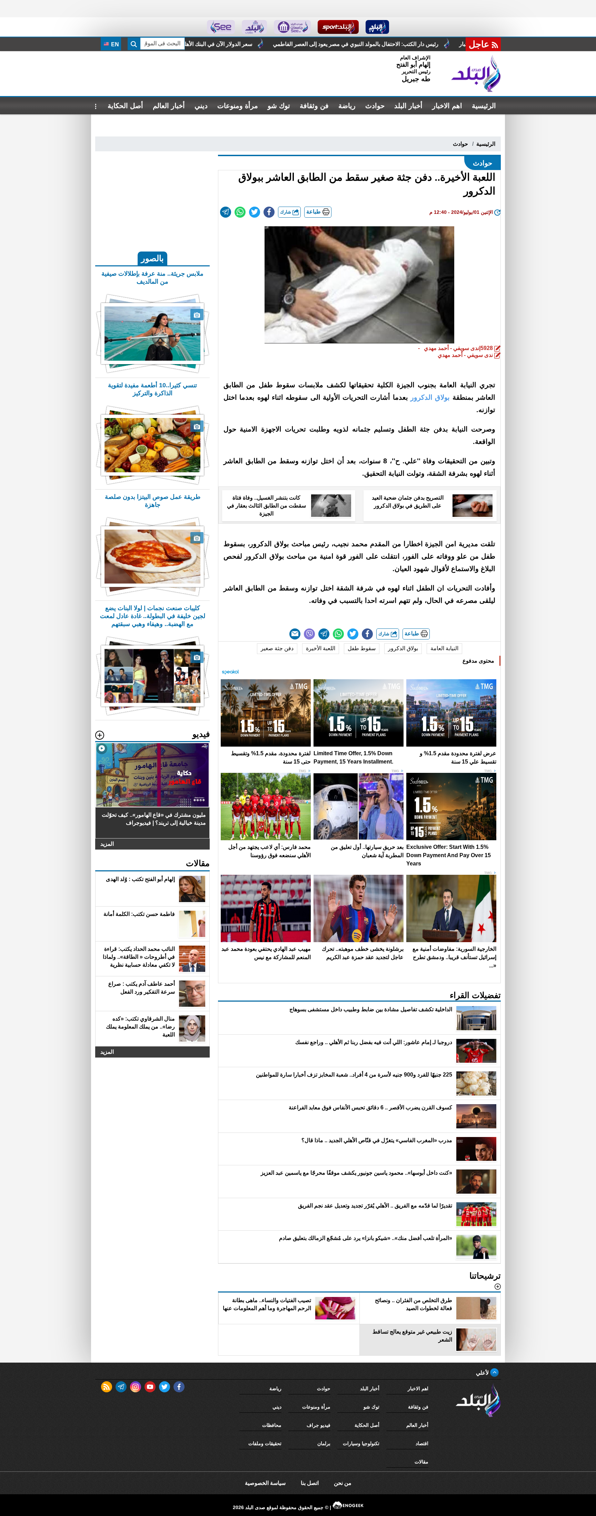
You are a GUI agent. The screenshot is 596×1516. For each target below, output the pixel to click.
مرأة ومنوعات (237, 106)
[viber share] (309, 633)
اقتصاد (422, 1443)
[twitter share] (254, 212)
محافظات (271, 1425)
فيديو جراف (318, 1425)
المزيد (107, 844)
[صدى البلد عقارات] (254, 27)
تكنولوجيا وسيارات (361, 1443)
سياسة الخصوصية (265, 1483)
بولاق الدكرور (403, 648)
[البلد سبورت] (338, 27)
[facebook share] (269, 212)
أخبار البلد (408, 106)
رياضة (347, 106)
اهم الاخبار (447, 106)
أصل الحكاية (125, 106)
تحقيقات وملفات (264, 1443)
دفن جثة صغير (277, 648)
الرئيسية (484, 106)
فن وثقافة (314, 106)
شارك (286, 212)
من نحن (342, 1483)
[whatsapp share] (240, 212)
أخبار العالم (169, 106)
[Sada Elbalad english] (221, 27)
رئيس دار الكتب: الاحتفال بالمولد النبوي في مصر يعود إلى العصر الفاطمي (450, 44)
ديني (201, 106)
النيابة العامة (444, 648)
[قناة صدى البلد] (377, 27)
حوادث (375, 106)
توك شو (279, 106)
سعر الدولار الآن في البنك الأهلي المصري (301, 44)
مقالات (421, 1462)
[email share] (225, 212)
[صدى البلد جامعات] (292, 27)
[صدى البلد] (476, 74)
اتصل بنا (310, 1483)
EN (114, 44)
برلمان (323, 1443)
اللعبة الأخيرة (320, 648)
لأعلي (483, 1373)
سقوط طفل (362, 648)
